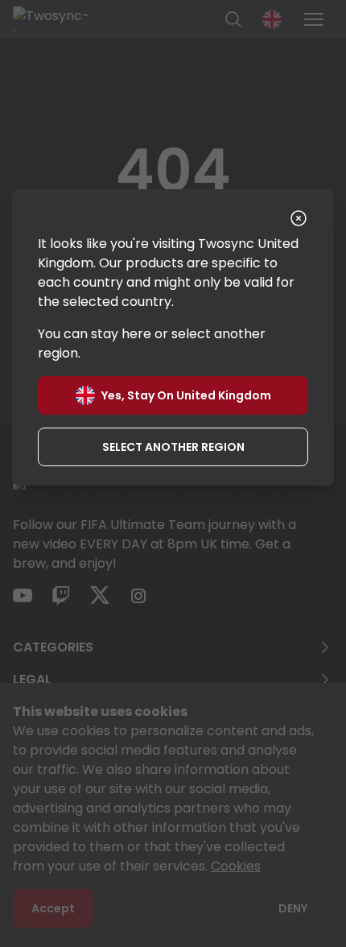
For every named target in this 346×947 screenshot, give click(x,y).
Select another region (173, 447)
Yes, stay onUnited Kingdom (186, 395)
